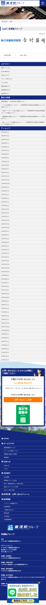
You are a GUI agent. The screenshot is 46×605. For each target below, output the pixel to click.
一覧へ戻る (23, 55)
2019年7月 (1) (5, 341)
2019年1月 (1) (5, 360)
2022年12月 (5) (5, 220)
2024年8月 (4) (5, 147)
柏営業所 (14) (5, 93)
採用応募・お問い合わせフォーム (16, 494)
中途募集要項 (8, 519)
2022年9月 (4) (5, 231)
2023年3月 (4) (5, 209)
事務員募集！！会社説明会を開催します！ (13, 101)
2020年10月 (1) (5, 297)
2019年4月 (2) (5, 349)
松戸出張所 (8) (5, 71)
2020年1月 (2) (5, 319)
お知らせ (7, 461)
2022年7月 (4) (5, 238)
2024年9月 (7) (5, 143)
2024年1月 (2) (5, 172)
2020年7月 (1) (5, 305)
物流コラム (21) (5, 68)
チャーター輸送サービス (11, 451)
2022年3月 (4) (5, 253)
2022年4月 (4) (5, 249)
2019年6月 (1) (5, 345)
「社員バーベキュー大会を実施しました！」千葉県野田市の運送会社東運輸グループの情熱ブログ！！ (23, 112)
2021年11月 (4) (5, 268)
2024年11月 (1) (5, 136)
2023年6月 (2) (5, 198)
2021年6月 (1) (5, 282)
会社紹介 (7, 473)
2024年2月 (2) (5, 169)
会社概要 (6, 477)
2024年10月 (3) (5, 139)
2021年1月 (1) (5, 290)
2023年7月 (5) (5, 194)
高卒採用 (6, 513)
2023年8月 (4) (5, 191)
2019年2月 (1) (5, 356)
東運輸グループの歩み (10, 480)
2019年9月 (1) (5, 334)
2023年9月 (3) (5, 187)
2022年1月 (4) (5, 260)
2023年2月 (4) (5, 213)
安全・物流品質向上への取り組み (13, 483)
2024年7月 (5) (5, 150)
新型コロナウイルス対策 (11, 487)
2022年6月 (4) (5, 242)
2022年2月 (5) (5, 257)
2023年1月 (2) (5, 216)
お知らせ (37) (5, 75)
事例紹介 (6, 457)
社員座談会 (7, 506)
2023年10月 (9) (5, 183)
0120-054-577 (23, 383)
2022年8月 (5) (5, 235)
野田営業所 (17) (5, 86)
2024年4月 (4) (5, 161)
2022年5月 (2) (5, 246)
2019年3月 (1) (5, 352)
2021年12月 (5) (5, 264)
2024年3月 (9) (5, 165)
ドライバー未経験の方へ (11, 503)
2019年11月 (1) (5, 327)
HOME (5, 21)
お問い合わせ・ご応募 (23, 400)
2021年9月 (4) (5, 275)
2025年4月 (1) (5, 132)
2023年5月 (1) (5, 202)
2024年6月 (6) (5, 154)
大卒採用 (6, 516)
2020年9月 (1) (5, 301)
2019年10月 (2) (5, 330)
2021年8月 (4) (5, 279)
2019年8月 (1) (5, 338)
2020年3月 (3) (5, 316)
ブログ (6, 469)
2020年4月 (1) (5, 312)
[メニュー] (43, 3)
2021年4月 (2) (5, 286)
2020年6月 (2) (5, 308)
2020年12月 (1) (5, 293)
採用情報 (7, 499)
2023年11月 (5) (5, 180)
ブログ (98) (4, 82)
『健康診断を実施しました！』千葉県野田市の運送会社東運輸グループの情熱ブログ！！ (23, 117)
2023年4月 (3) (5, 205)
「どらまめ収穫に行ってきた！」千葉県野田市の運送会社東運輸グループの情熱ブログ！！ (23, 106)
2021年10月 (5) (5, 271)
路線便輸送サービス (10, 447)
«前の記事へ (8, 55)
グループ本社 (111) (6, 79)
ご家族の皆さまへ (9, 510)
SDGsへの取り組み (9, 490)
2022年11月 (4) (5, 224)
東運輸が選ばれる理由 (10, 454)
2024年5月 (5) (5, 158)
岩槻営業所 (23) (5, 90)
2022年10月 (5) (5, 227)
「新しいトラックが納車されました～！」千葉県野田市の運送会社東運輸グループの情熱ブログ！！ (23, 123)
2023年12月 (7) (5, 176)
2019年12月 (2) (5, 323)
